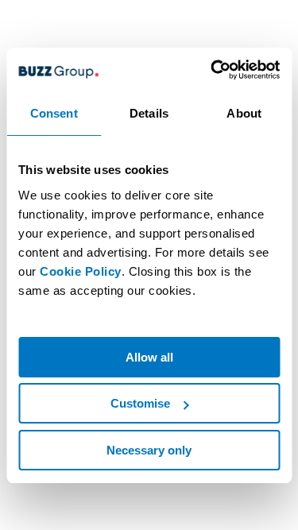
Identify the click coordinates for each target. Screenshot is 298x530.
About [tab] (243, 113)
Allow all (149, 357)
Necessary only (149, 450)
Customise (140, 403)
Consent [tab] (54, 113)
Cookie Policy (81, 271)
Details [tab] (149, 113)
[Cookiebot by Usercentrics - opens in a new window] (212, 70)
